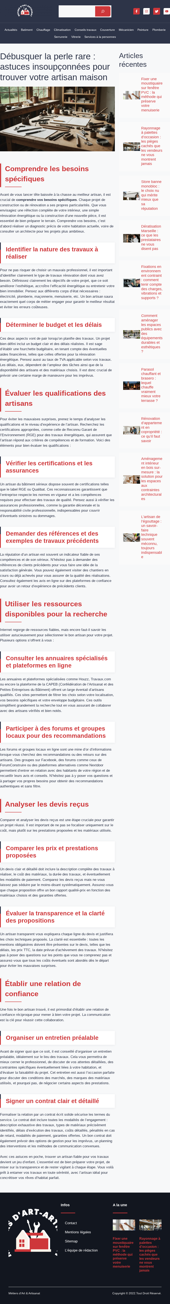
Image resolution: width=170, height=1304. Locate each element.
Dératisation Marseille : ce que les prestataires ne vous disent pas (151, 237)
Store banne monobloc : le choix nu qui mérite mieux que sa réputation (151, 195)
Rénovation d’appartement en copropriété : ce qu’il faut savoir (151, 430)
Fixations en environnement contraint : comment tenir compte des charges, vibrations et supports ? (152, 282)
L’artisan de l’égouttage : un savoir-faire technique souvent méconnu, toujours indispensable (151, 537)
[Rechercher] (102, 11)
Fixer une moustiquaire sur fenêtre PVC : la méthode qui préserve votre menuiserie (152, 94)
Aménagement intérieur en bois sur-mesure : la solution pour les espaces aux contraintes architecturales (152, 479)
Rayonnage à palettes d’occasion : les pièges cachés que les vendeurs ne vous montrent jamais (151, 146)
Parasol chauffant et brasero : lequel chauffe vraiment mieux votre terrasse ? (151, 385)
